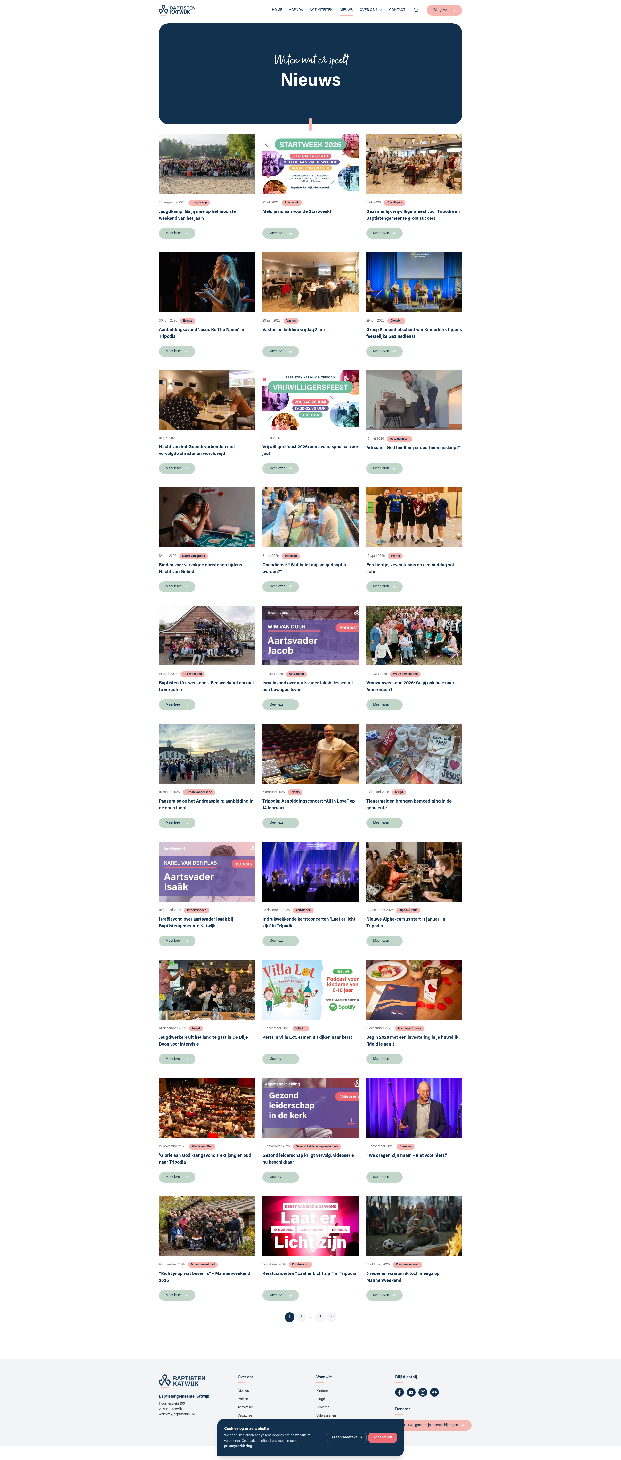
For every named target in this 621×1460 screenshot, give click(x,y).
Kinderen (323, 1391)
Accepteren (382, 1437)
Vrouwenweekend (405, 674)
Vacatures (245, 1416)
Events (187, 320)
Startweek (292, 202)
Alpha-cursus (408, 910)
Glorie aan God (202, 1146)
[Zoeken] (416, 10)
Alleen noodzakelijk (346, 1437)
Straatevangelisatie (199, 792)
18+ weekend (192, 674)
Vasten (291, 320)
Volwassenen (326, 1416)
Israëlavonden (196, 910)
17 (320, 1317)
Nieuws (346, 10)
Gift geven (441, 10)
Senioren (322, 1407)
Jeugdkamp (199, 202)
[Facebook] (399, 1392)
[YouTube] (411, 1392)
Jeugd (399, 792)
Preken (243, 1399)
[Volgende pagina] (331, 1317)
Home (277, 10)
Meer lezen (174, 233)
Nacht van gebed (193, 556)
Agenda (296, 10)
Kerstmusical (300, 1264)
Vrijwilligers (394, 202)
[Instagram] (422, 1392)
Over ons (368, 10)
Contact (397, 10)
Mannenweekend (203, 1264)
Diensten (396, 320)
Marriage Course (409, 1028)
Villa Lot (300, 1028)
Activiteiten (321, 10)
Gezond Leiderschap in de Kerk (317, 1146)
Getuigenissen (399, 439)
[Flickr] (434, 1392)
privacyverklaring (238, 1446)
